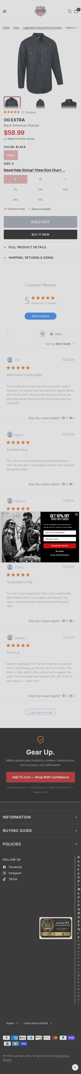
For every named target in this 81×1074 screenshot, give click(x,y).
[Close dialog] (76, 514)
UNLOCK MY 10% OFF (59, 545)
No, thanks (60, 551)
